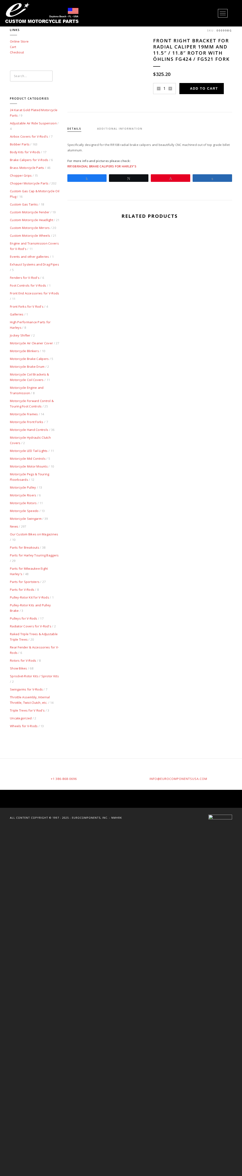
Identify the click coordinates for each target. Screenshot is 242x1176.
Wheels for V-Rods (24, 726)
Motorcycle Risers (23, 495)
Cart (13, 47)
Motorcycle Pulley (23, 487)
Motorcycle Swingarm (26, 518)
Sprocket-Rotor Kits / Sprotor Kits (34, 676)
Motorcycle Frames (24, 414)
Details (74, 128)
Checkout (17, 52)
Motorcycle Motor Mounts (29, 466)
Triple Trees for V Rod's (27, 710)
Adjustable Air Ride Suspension (33, 123)
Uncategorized (21, 718)
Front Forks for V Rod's (26, 306)
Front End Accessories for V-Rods (34, 293)
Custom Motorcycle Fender (29, 212)
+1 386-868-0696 (64, 779)
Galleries (16, 314)
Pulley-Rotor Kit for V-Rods (29, 597)
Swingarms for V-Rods (26, 689)
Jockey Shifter (20, 335)
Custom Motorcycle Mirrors (30, 228)
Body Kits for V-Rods (25, 152)
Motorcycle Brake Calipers (29, 359)
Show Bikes (18, 668)
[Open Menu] (223, 13)
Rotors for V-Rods (23, 660)
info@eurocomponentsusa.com (178, 779)
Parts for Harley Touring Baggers (34, 555)
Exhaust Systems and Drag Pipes (34, 264)
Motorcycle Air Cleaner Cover (31, 343)
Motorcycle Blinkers (24, 351)
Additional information (120, 128)
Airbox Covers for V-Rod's (29, 136)
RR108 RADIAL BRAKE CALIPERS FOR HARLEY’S (101, 166)
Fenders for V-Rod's (24, 277)
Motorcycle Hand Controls (29, 430)
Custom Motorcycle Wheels (30, 235)
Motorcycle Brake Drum (27, 366)
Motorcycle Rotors (23, 503)
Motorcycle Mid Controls (28, 458)
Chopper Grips (21, 175)
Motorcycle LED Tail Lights (29, 451)
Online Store (19, 41)
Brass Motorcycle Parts (27, 168)
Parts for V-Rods (22, 589)
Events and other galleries (29, 256)
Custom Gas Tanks (24, 204)
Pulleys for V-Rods (23, 618)
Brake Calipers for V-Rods (29, 160)
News (14, 526)
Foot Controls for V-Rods (28, 285)
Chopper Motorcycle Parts (29, 183)
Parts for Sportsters (24, 582)
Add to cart (204, 88)
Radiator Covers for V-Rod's (30, 626)
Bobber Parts (20, 144)
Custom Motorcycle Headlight (31, 220)
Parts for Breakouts (24, 547)
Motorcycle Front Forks (26, 422)
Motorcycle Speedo (24, 511)
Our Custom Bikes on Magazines (34, 534)
